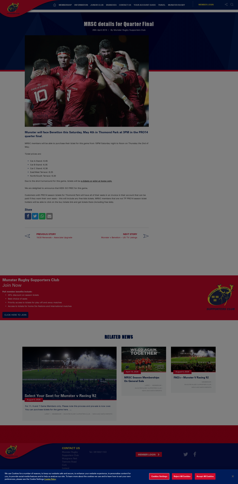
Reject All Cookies (182, 476)
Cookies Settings (159, 476)
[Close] (232, 476)
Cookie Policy (50, 479)
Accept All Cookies (205, 476)
